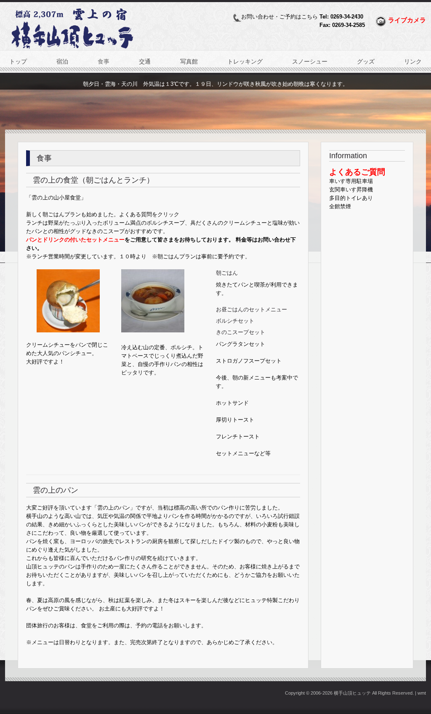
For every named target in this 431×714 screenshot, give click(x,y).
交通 (145, 61)
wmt (422, 692)
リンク (413, 61)
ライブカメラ (407, 20)
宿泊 (62, 61)
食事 (103, 61)
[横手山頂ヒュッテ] (72, 49)
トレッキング (245, 61)
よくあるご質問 (357, 171)
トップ (18, 61)
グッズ (366, 61)
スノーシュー (309, 61)
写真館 (189, 61)
